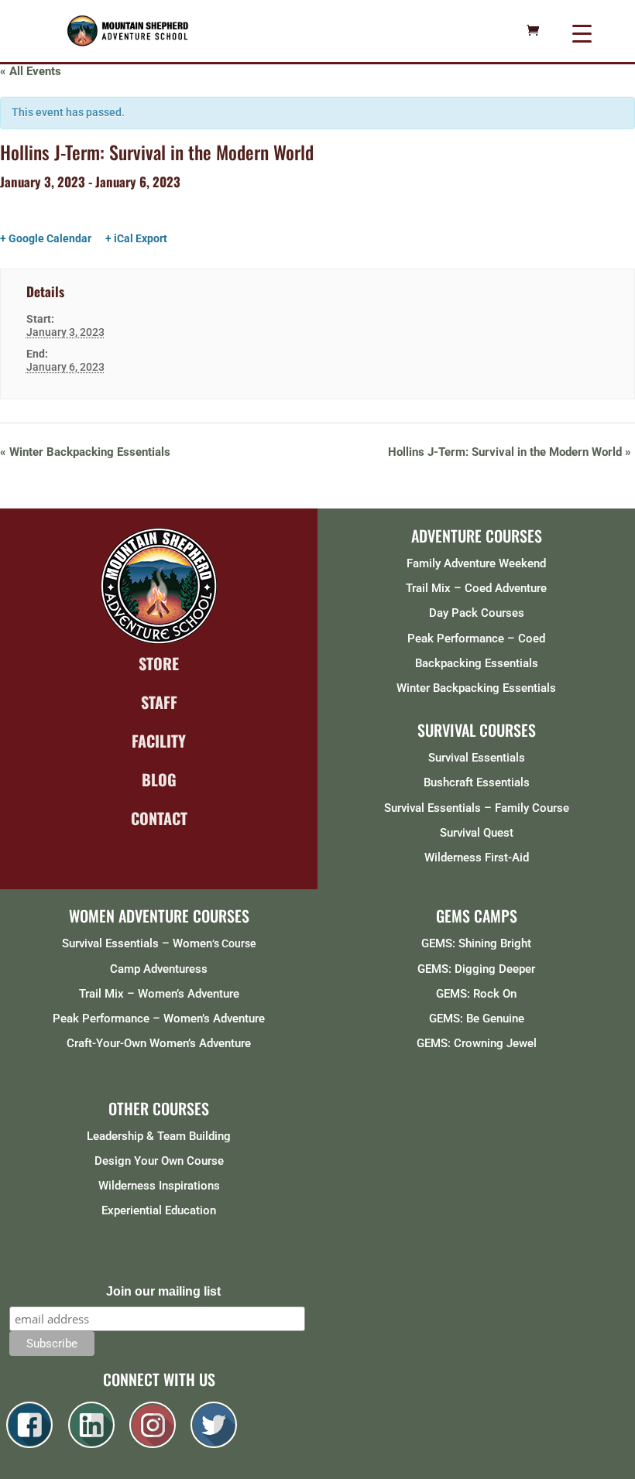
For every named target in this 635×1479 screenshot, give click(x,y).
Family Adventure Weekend (476, 563)
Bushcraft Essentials (477, 782)
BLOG (159, 779)
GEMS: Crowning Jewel (477, 1043)
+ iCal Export (136, 238)
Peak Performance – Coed (476, 638)
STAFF (159, 702)
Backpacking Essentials (476, 663)
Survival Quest (476, 833)
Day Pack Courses (476, 613)
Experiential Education (158, 1210)
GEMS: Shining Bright (476, 943)
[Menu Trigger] (582, 33)
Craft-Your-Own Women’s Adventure (159, 1043)
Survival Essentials (476, 758)
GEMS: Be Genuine (476, 1018)
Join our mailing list (163, 1291)
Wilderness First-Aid (476, 857)
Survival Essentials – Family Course (476, 808)
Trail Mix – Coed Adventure (476, 588)
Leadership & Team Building (159, 1136)
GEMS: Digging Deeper (476, 969)
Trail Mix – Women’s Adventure (159, 994)
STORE (159, 663)
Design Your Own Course (159, 1161)
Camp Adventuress (159, 969)
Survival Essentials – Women (137, 943)
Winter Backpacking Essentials (85, 452)
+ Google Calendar (45, 238)
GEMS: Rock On (476, 994)
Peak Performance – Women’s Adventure (159, 1018)
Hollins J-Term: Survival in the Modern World (509, 452)
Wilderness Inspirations (159, 1186)
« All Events (30, 71)
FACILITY (159, 740)
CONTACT (159, 818)
